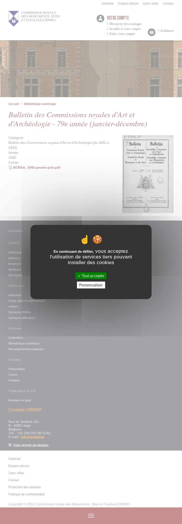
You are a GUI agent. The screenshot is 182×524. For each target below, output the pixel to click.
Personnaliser (91, 285)
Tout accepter (92, 276)
